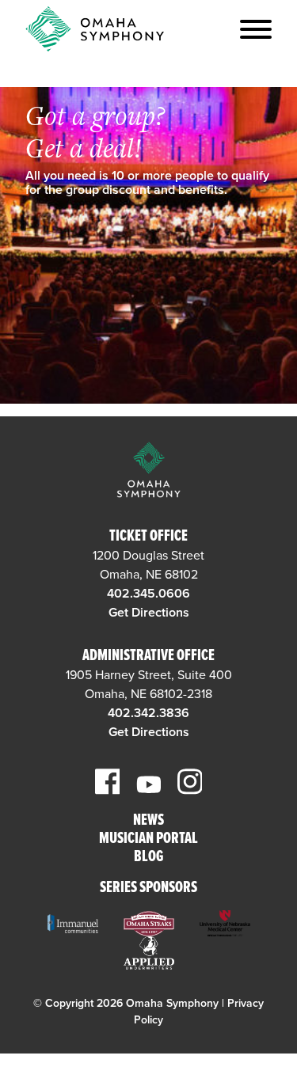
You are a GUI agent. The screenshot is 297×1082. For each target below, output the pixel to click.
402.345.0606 (148, 594)
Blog (148, 858)
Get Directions (149, 613)
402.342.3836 (148, 713)
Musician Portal (148, 839)
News (148, 821)
